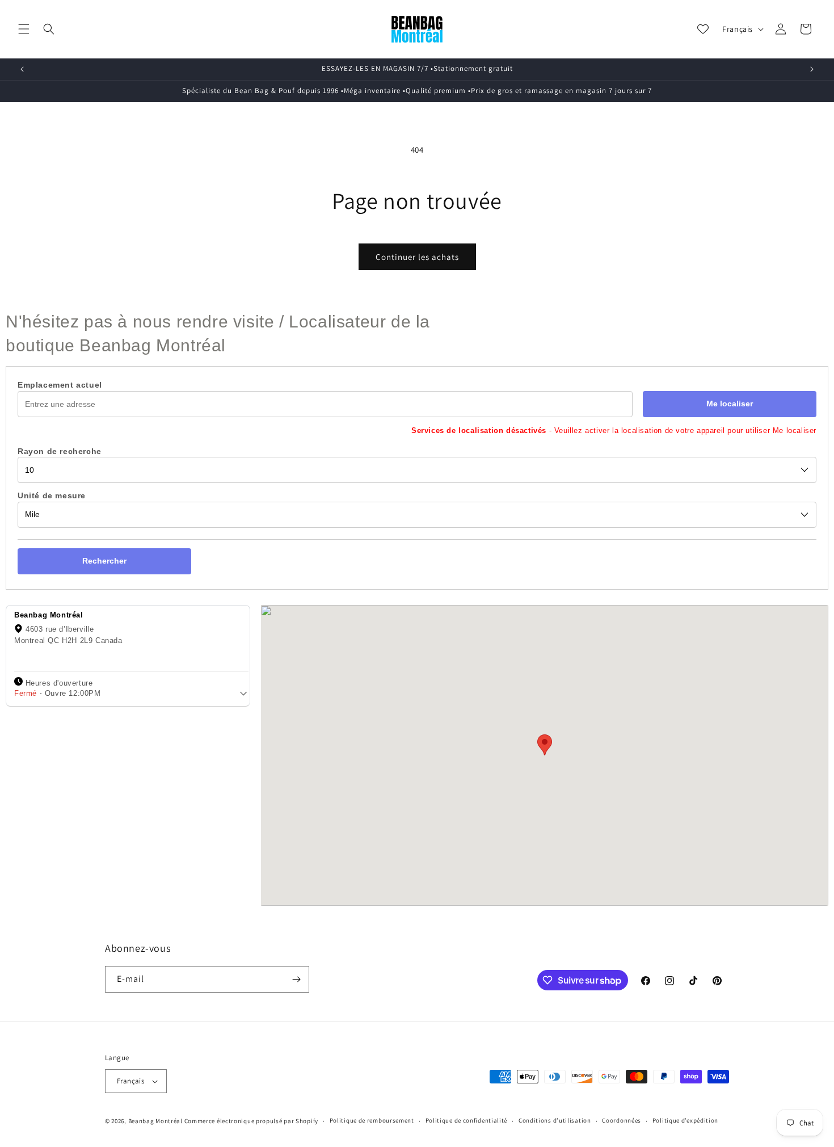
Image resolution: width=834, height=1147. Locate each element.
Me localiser (729, 403)
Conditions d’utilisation (555, 1120)
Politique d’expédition (685, 1120)
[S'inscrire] (296, 979)
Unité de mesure (52, 496)
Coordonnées (621, 1120)
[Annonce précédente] (22, 69)
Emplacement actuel (60, 384)
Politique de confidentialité (467, 1120)
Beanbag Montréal (155, 1121)
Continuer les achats (417, 256)
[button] (23, 28)
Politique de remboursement (372, 1120)
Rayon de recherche (60, 451)
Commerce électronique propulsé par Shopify (251, 1121)
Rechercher (104, 560)
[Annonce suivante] (811, 69)
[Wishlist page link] (703, 29)
